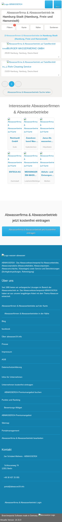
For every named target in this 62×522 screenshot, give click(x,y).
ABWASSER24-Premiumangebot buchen (23, 392)
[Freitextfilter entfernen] (49, 4)
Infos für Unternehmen (12, 377)
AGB (4, 359)
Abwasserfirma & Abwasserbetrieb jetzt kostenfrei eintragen (32, 231)
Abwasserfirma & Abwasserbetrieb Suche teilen (28, 92)
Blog (4, 321)
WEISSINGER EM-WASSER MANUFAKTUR (31, 174)
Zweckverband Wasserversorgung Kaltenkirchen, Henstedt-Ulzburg (31, 140)
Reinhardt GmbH (15, 139)
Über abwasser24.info (12, 336)
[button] (5, 84)
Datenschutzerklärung (12, 367)
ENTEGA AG (15, 172)
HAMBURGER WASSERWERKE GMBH (23, 48)
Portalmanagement (10, 430)
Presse (5, 344)
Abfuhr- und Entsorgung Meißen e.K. (47, 174)
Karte (24, 27)
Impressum (7, 352)
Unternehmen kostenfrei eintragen (17, 384)
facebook (6, 329)
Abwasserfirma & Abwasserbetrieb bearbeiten (22, 438)
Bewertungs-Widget (13, 407)
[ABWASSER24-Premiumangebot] (56, 108)
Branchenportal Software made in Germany (19, 515)
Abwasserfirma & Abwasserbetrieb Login (23, 502)
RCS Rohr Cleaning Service (16, 66)
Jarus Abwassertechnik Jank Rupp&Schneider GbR (47, 140)
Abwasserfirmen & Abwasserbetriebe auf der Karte (25, 306)
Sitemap (5, 423)
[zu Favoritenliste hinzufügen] (4, 45)
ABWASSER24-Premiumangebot (16, 415)
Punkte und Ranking (11, 400)
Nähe (38, 27)
